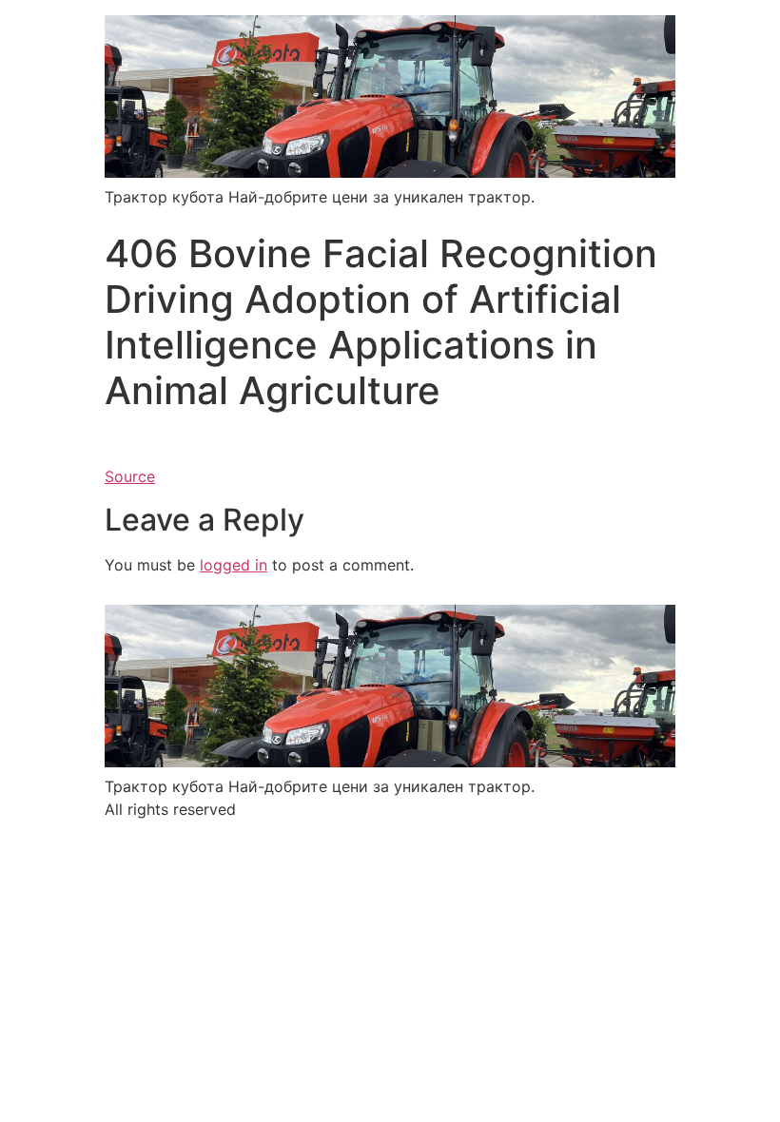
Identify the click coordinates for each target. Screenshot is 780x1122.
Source (130, 476)
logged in (233, 564)
